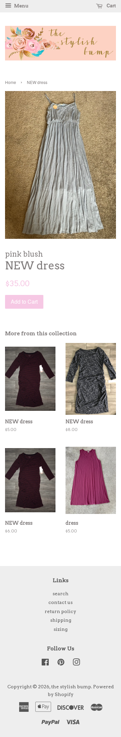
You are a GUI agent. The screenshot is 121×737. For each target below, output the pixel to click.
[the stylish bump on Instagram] (76, 663)
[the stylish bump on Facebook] (45, 663)
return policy (60, 611)
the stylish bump (71, 686)
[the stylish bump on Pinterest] (61, 663)
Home (10, 82)
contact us (60, 602)
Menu (20, 5)
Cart (110, 5)
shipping (60, 620)
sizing (60, 629)
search (60, 593)
